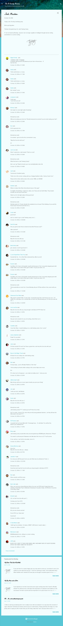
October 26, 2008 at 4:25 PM (17, 527)
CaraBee (12, 325)
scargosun (13, 97)
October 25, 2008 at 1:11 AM (17, 470)
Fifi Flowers (13, 420)
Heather (12, 185)
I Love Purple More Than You (17, 254)
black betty (13, 245)
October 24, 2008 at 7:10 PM (17, 427)
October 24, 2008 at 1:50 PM (17, 330)
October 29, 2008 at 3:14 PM (17, 547)
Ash (11, 362)
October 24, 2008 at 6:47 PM (17, 416)
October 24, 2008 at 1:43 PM (17, 321)
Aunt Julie (12, 484)
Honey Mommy (14, 446)
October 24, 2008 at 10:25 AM (17, 232)
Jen (11, 389)
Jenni (11, 344)
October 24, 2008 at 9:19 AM (17, 92)
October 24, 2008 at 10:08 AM (17, 220)
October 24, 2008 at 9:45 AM (17, 181)
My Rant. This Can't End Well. (12, 563)
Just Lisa (12, 150)
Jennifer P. (13, 456)
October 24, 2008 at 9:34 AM (17, 166)
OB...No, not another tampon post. (13, 599)
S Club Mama (13, 522)
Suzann (12, 264)
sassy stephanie (14, 335)
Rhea (11, 431)
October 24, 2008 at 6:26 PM (17, 393)
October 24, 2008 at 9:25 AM (17, 121)
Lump (11, 212)
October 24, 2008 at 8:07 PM (17, 452)
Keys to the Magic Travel (16, 353)
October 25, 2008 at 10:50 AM (17, 503)
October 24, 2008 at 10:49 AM (17, 259)
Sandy (12, 69)
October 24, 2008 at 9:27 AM (17, 130)
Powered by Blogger (32, 619)
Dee (11, 475)
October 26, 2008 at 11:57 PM (17, 536)
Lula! (11, 171)
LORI (11, 541)
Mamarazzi (13, 532)
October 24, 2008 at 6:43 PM (17, 403)
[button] (58, 13)
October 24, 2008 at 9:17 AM (17, 74)
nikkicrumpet (13, 380)
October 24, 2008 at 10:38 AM (17, 250)
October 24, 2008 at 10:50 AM (17, 270)
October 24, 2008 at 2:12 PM (17, 339)
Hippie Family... (14, 57)
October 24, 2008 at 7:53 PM (17, 441)
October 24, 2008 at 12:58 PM (17, 303)
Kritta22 (12, 496)
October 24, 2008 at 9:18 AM (17, 83)
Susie (11, 398)
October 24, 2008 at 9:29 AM (17, 145)
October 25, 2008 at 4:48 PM (17, 518)
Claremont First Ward (15, 295)
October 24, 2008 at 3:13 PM (17, 348)
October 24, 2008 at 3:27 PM (17, 358)
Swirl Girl (12, 224)
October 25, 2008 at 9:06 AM (17, 491)
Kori (11, 126)
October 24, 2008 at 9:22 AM (17, 103)
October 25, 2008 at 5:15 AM (17, 479)
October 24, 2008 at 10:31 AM (17, 241)
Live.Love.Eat (13, 307)
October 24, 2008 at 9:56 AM (17, 208)
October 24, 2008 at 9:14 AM (17, 65)
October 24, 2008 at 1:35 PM (17, 312)
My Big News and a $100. (11, 581)
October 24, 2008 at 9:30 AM (17, 154)
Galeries (34, 621)
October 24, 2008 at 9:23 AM (17, 112)
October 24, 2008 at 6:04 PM (17, 384)
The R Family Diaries (12, 3)
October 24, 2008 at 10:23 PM (17, 461)
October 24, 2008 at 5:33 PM (17, 375)
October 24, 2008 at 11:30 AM (17, 291)
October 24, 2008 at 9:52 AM (17, 197)
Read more (56, 576)
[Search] (61, 4)
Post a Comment (10, 551)
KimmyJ (12, 107)
